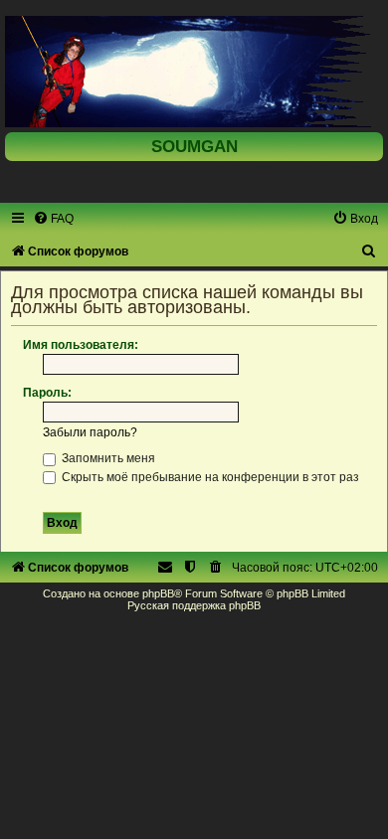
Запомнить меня (107, 458)
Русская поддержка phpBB (194, 605)
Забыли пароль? (90, 432)
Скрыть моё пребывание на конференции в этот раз (209, 477)
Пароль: (47, 393)
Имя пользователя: (80, 345)
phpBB (158, 593)
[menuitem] (53, 219)
